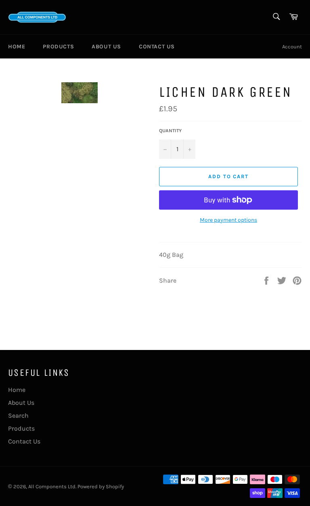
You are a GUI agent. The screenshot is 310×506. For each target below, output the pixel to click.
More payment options (228, 220)
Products (58, 46)
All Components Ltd (51, 486)
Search (18, 415)
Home (16, 46)
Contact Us (157, 46)
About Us (106, 46)
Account (292, 47)
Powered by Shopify (101, 486)
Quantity (170, 130)
